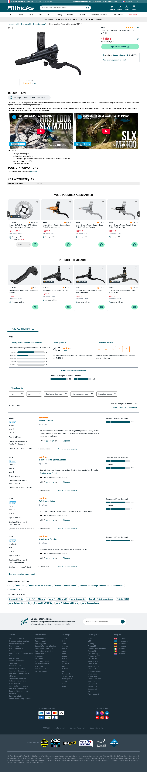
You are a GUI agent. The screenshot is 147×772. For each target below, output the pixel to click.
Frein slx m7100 (123, 599)
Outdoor (70, 15)
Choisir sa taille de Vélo (44, 649)
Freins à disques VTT (40, 24)
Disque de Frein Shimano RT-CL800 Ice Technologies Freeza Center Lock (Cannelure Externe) (23, 226)
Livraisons (39, 656)
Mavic (64, 654)
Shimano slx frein (16, 599)
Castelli (64, 638)
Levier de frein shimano (36, 599)
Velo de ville (92, 659)
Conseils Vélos (41, 654)
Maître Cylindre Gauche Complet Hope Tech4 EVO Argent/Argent (89, 226)
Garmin (64, 656)
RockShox (65, 664)
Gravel (31, 15)
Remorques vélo (94, 694)
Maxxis (64, 649)
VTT (11, 15)
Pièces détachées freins (65, 586)
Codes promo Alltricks (17, 681)
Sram (64, 651)
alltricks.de (122, 646)
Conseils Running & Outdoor (45, 646)
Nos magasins (40, 644)
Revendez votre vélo (42, 664)
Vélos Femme (93, 681)
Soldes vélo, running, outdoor (20, 698)
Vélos (90, 638)
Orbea (64, 686)
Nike (63, 666)
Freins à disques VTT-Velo (40, 586)
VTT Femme (92, 686)
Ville (40, 15)
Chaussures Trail (94, 679)
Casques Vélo (93, 689)
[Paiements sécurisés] (51, 715)
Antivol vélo (92, 676)
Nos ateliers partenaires (44, 651)
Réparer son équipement (18, 688)
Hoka (63, 671)
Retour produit (40, 641)
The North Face (67, 676)
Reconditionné (118, 15)
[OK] (123, 622)
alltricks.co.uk (123, 638)
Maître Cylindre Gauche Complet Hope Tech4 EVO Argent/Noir (122, 226)
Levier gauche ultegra (90, 603)
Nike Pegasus (67, 679)
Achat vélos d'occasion (17, 671)
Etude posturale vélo (43, 661)
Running (59, 15)
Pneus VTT (92, 646)
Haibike (64, 659)
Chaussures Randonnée (97, 649)
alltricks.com (123, 641)
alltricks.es (122, 644)
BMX (49, 15)
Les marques (66, 635)
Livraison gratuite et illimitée (94, 1)
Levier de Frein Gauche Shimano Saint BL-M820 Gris (122, 291)
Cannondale (66, 674)
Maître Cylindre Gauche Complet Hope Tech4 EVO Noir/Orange (56, 226)
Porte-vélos (92, 664)
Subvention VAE (41, 669)
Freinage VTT (26, 24)
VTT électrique (93, 666)
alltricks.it (121, 649)
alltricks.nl (122, 654)
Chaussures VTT (94, 656)
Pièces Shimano (116, 586)
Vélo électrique (93, 654)
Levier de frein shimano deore (101, 599)
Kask (63, 641)
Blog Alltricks (14, 658)
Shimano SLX (14, 590)
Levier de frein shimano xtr (19, 603)
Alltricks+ (12, 693)
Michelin (65, 669)
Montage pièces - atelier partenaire (29, 97)
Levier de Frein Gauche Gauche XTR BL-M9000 (24, 291)
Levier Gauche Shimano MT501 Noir (55, 290)
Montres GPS (93, 661)
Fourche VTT (93, 669)
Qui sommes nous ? (16, 638)
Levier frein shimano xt (58, 599)
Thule (64, 644)
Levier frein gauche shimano (67, 603)
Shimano (104, 27)
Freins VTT (20, 586)
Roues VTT (92, 651)
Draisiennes (92, 674)
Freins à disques (94, 671)
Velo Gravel (92, 684)
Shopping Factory (119, 55)
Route (21, 15)
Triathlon (82, 15)
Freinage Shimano (98, 586)
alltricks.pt (122, 651)
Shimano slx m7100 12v (43, 603)
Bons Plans (133, 15)
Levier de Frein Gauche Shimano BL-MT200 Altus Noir (89, 291)
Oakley (64, 661)
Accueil (11, 24)
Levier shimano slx (78, 599)
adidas (64, 681)
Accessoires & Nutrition (99, 15)
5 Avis (34, 83)
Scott (63, 684)
